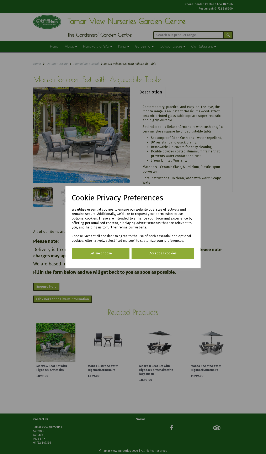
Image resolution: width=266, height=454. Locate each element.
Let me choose (101, 253)
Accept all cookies (163, 253)
